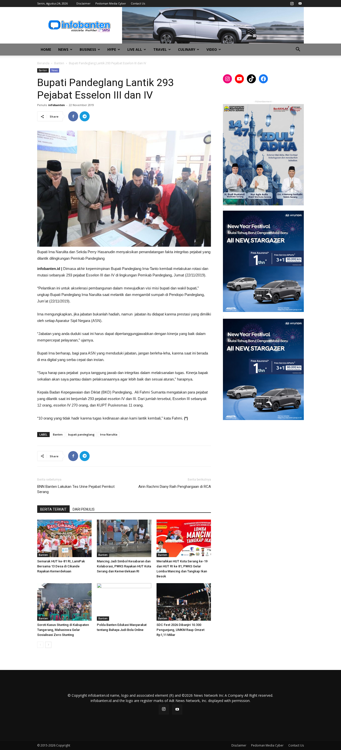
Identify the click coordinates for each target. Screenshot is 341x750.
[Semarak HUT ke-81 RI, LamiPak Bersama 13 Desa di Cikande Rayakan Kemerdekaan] (64, 538)
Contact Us (138, 3)
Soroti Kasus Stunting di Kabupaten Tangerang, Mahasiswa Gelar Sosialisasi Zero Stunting (63, 630)
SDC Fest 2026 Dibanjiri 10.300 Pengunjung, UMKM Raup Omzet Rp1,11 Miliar (180, 630)
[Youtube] (300, 3)
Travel (160, 49)
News (63, 49)
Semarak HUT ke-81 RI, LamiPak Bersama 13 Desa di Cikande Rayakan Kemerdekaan (61, 566)
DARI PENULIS (84, 509)
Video (211, 49)
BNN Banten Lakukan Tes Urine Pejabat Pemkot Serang (76, 489)
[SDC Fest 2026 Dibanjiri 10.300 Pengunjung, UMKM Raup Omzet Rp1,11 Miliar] (184, 602)
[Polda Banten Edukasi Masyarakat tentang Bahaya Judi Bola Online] (124, 602)
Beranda (43, 63)
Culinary (186, 49)
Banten (59, 63)
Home (46, 49)
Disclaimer (83, 3)
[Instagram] (292, 3)
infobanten (56, 105)
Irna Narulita (108, 434)
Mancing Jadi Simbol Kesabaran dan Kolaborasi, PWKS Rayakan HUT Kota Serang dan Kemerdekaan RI (124, 566)
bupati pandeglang (81, 434)
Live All (134, 49)
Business (88, 49)
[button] (298, 50)
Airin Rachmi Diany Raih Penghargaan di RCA (174, 486)
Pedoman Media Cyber (110, 3)
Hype (111, 49)
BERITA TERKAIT (53, 509)
